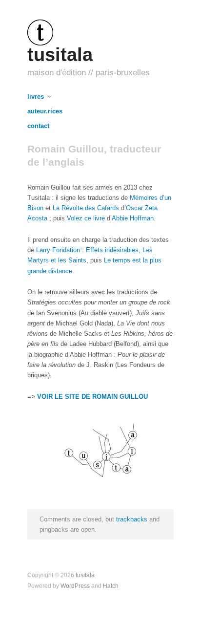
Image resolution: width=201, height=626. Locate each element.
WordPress (75, 586)
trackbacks (131, 519)
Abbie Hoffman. (134, 218)
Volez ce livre (86, 218)
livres (35, 97)
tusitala (60, 54)
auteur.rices (44, 111)
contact (38, 126)
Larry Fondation (58, 250)
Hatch (111, 586)
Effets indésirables (112, 250)
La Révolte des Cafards (86, 208)
